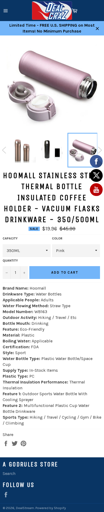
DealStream (25, 508)
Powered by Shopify (50, 508)
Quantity (10, 260)
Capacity (10, 238)
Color (57, 238)
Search (9, 473)
